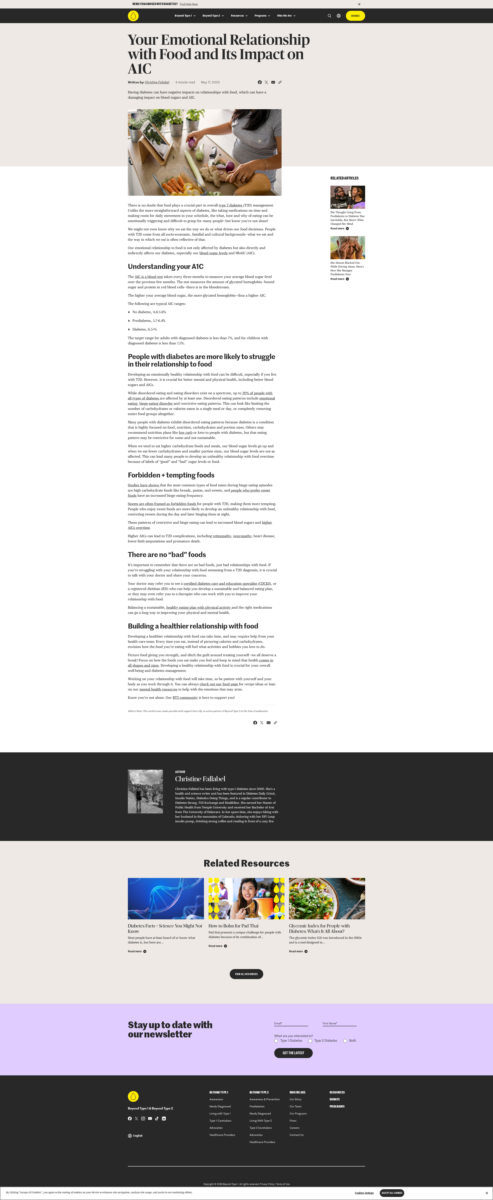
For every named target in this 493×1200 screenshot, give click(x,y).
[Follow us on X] (136, 1118)
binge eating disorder (156, 403)
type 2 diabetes (231, 205)
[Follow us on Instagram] (143, 1118)
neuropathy (242, 536)
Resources (337, 1092)
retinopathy (222, 536)
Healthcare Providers (222, 1135)
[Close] (487, 1193)
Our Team (296, 1106)
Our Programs (298, 1113)
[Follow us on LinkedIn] (164, 1118)
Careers (294, 1128)
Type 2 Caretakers (261, 1128)
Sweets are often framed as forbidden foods (162, 504)
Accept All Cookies (392, 1193)
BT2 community (185, 698)
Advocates (216, 1128)
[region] (246, 1193)
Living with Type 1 (220, 1113)
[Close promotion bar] (361, 4)
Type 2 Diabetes (325, 1040)
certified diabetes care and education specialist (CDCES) (227, 584)
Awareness (216, 1099)
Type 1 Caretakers (220, 1120)
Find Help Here (189, 4)
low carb (185, 432)
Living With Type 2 (261, 1120)
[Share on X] (266, 82)
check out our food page (219, 684)
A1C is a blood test (149, 277)
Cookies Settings (364, 1193)
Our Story (296, 1099)
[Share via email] (273, 82)
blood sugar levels (214, 253)
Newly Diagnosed (220, 1106)
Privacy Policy (267, 1184)
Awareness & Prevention (265, 1099)
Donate (355, 15)
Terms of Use (283, 1184)
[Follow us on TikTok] (157, 1118)
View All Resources (246, 974)
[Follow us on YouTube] (150, 1118)
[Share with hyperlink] (280, 82)
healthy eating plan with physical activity (199, 607)
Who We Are (297, 1092)
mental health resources (158, 689)
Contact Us (297, 1135)
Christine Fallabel (157, 82)
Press (293, 1120)
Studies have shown (144, 485)
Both (352, 1040)
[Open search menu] (329, 16)
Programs (337, 1106)
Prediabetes (257, 1106)
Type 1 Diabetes (291, 1040)
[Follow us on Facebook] (130, 1118)
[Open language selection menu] (339, 15)
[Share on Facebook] (260, 82)
